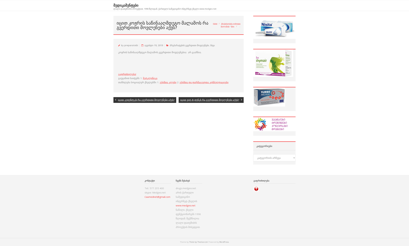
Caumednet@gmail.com (157, 196)
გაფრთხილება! (127, 74)
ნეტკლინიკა (150, 78)
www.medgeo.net (185, 205)
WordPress (224, 242)
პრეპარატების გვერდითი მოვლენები (189, 45)
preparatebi (131, 45)
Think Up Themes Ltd (198, 242)
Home (215, 24)
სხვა (232, 26)
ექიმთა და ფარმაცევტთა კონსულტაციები (204, 82)
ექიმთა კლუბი (168, 82)
